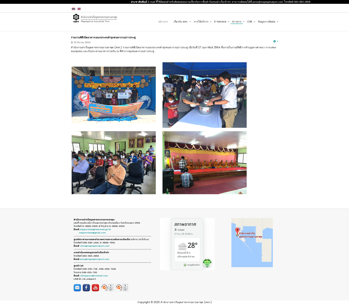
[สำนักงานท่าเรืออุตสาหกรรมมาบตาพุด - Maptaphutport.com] (95, 18)
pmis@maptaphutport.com (94, 259)
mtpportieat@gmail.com (92, 232)
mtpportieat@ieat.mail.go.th (95, 229)
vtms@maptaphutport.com (94, 246)
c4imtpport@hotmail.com (94, 275)
